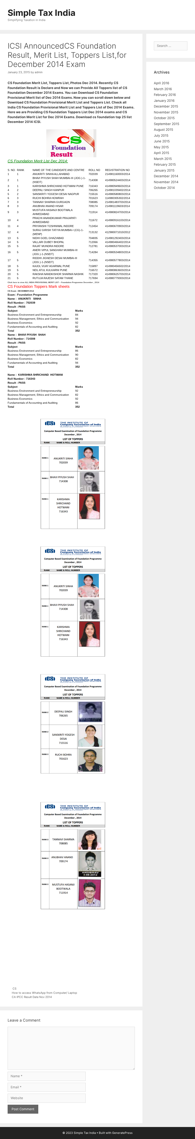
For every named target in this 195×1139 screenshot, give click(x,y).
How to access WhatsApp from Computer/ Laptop (44, 992)
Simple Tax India (41, 12)
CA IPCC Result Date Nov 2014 (32, 997)
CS (14, 988)
